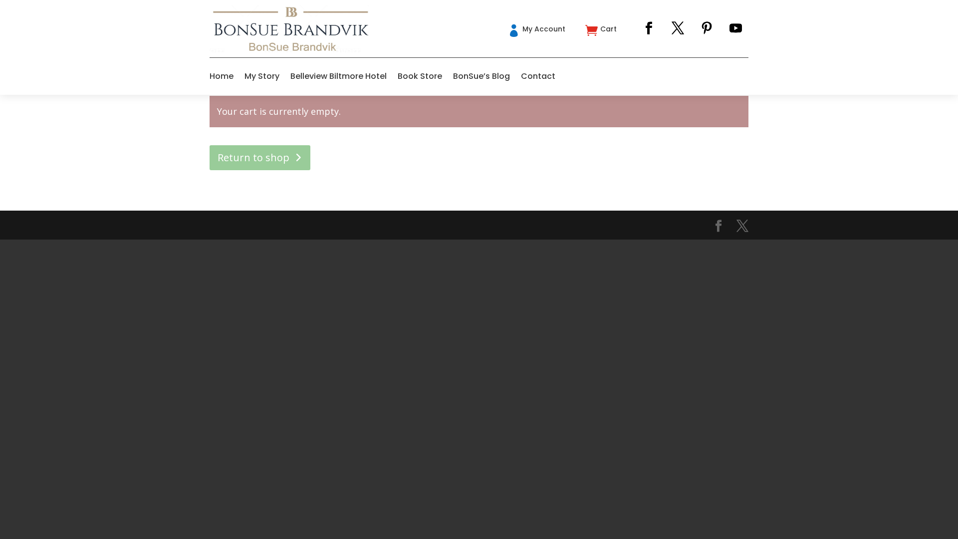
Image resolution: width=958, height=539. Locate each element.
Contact (538, 76)
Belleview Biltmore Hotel (338, 76)
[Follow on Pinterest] (707, 28)
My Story (261, 76)
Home (222, 76)
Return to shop (253, 157)
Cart (608, 29)
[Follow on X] (678, 28)
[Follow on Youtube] (735, 28)
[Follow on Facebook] (649, 28)
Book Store (420, 76)
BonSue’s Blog (481, 76)
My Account (543, 29)
